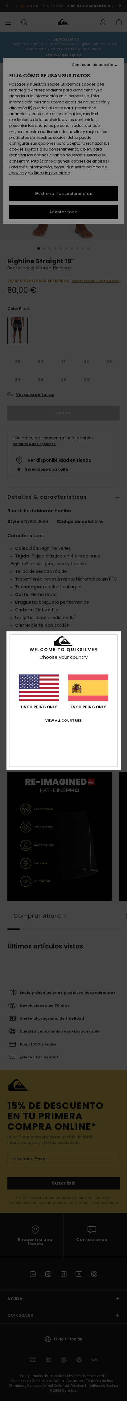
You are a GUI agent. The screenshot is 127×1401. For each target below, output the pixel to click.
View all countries (63, 720)
